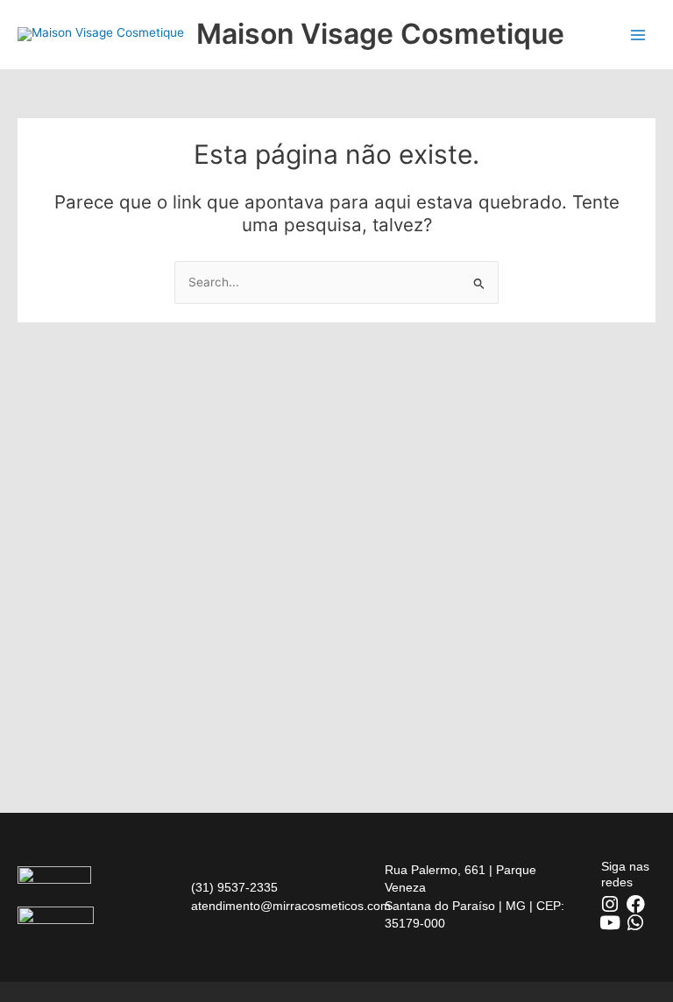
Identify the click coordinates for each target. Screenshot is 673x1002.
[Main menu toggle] (638, 35)
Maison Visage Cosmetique (380, 34)
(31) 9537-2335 (234, 887)
